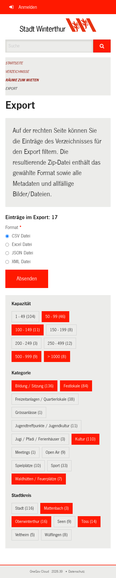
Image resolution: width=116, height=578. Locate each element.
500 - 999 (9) (26, 356)
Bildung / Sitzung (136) (34, 386)
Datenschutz (77, 571)
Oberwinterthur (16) (31, 521)
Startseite (14, 63)
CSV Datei (21, 236)
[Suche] (102, 46)
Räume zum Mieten (22, 80)
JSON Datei (22, 252)
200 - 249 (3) (26, 343)
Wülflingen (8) (56, 535)
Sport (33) (59, 465)
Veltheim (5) (25, 535)
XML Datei (21, 261)
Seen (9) (64, 521)
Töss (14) (89, 521)
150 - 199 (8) (61, 330)
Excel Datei (22, 244)
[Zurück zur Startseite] (58, 26)
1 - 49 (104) (25, 316)
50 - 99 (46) (55, 316)
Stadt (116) (24, 508)
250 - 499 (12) (60, 343)
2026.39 (57, 571)
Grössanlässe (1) (28, 412)
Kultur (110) (85, 439)
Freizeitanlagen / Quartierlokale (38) (45, 399)
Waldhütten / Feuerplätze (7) (38, 479)
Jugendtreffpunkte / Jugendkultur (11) (46, 426)
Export (11, 89)
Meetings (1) (25, 452)
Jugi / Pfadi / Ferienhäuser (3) (40, 439)
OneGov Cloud (40, 571)
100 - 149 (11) (27, 330)
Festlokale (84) (76, 386)
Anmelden (28, 7)
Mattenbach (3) (56, 508)
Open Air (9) (55, 452)
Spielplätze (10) (28, 465)
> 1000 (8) (57, 356)
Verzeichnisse (17, 72)
